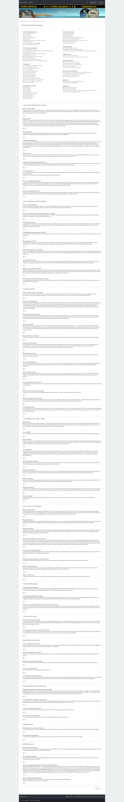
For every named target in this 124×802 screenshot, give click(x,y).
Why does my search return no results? (71, 63)
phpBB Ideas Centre (83, 757)
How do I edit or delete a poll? (29, 72)
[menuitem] (31, 2)
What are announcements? (29, 94)
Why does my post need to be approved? (32, 81)
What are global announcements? (30, 92)
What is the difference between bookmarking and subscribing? (77, 72)
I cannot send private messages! (70, 48)
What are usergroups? (68, 36)
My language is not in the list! (29, 55)
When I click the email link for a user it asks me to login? (35, 60)
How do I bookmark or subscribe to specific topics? (74, 73)
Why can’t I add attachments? (29, 75)
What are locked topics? (28, 97)
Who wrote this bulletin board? (69, 87)
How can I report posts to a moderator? (31, 78)
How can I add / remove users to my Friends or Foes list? (75, 57)
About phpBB (40, 750)
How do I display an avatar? (29, 57)
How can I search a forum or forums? (71, 61)
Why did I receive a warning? (29, 76)
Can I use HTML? (26, 88)
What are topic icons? (28, 98)
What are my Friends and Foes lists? (71, 55)
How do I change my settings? (29, 49)
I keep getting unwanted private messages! (72, 49)
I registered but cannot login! (29, 37)
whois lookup (40, 767)
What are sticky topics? (28, 95)
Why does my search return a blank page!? (72, 64)
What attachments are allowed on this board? (73, 81)
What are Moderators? (68, 34)
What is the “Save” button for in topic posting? (33, 79)
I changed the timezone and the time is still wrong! (34, 53)
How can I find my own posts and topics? (72, 67)
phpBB (85, 244)
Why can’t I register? (27, 36)
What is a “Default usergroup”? (70, 41)
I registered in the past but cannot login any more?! (34, 40)
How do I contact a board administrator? (72, 91)
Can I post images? (27, 91)
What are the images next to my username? (33, 56)
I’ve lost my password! (28, 41)
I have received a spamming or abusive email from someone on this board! (79, 50)
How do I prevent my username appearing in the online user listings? (38, 50)
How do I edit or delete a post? (29, 67)
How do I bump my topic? (28, 82)
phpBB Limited (60, 749)
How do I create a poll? (28, 69)
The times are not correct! (29, 52)
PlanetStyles (37, 800)
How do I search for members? (70, 66)
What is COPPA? (26, 34)
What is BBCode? (27, 87)
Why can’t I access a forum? (29, 74)
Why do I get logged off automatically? (31, 43)
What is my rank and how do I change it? (32, 59)
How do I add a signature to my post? (31, 68)
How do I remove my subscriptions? (71, 76)
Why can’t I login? (26, 39)
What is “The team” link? (68, 43)
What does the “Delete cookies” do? (31, 44)
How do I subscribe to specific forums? (71, 75)
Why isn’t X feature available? (69, 89)
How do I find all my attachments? (70, 82)
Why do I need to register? (29, 33)
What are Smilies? (27, 90)
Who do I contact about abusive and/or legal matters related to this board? (79, 90)
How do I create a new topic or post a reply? (32, 65)
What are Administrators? (68, 33)
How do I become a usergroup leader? (71, 39)
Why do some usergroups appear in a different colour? (75, 40)
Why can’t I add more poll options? (30, 71)
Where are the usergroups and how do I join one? (74, 37)
